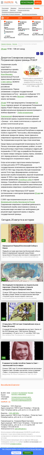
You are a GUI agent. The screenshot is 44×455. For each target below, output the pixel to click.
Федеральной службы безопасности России (18, 202)
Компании (5, 10)
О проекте (14, 393)
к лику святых (6, 82)
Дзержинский (6, 116)
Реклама (30, 393)
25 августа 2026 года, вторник (8, 23)
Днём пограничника (25, 113)
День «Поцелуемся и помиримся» (9, 30)
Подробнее (16, 453)
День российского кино (37, 29)
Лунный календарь (23, 10)
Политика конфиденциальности (21, 400)
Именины (13, 8)
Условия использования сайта (21, 397)
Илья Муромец (6, 74)
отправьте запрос (15, 444)
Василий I (21, 96)
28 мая (4, 49)
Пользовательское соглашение (21, 399)
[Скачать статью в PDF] (37, 53)
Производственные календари (11, 12)
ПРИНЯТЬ (27, 453)
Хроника (36, 8)
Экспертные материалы (29, 14)
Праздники (5, 8)
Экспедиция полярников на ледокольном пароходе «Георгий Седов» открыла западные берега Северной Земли (20, 287)
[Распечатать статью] (41, 53)
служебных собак (25, 180)
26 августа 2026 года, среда (22, 23)
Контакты (14, 394)
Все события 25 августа (10, 385)
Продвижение (22, 393)
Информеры (22, 394)
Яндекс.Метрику (35, 449)
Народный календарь (25, 8)
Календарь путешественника (11, 14)
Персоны (13, 10)
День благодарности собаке (23, 29)
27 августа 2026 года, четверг (36, 23)
